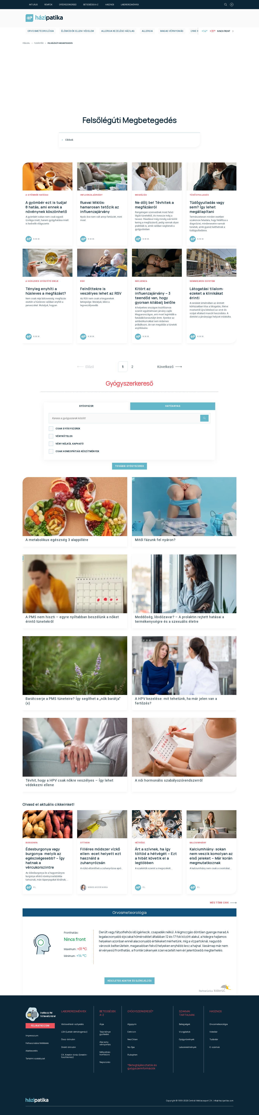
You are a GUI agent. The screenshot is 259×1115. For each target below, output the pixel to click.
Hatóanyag (172, 406)
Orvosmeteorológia (40, 31)
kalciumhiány (198, 842)
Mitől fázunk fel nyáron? (155, 540)
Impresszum (32, 1035)
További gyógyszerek (129, 466)
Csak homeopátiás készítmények (77, 451)
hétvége (140, 842)
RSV (82, 281)
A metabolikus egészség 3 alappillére (57, 540)
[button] (74, 1013)
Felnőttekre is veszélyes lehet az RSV (101, 291)
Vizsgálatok (184, 1031)
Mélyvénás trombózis (105, 1053)
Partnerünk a (206, 991)
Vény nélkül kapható (70, 443)
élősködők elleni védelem (77, 31)
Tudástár (38, 43)
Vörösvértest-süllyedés (72, 1024)
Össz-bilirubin (68, 1039)
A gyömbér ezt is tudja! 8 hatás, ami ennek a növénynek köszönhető (46, 207)
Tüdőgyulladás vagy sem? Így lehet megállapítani (207, 207)
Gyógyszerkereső (67, 4)
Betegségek (184, 1024)
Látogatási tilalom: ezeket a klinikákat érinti (207, 293)
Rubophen (132, 1054)
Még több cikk (219, 903)
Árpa (102, 1024)
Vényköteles (64, 436)
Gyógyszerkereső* (140, 1011)
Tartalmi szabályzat (35, 1058)
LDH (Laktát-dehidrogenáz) (74, 1031)
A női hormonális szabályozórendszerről (169, 780)
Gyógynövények (186, 1039)
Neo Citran (132, 1039)
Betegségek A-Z (90, 4)
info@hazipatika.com (223, 1100)
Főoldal (26, 43)
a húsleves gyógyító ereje (42, 281)
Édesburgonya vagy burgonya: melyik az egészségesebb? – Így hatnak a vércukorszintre (45, 858)
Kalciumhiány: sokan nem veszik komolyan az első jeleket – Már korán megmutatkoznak (211, 856)
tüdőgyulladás (199, 195)
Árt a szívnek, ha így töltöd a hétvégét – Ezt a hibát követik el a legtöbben (156, 856)
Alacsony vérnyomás (105, 1043)
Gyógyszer (86, 406)
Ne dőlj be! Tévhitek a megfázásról (154, 204)
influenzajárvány (91, 195)
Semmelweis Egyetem (202, 281)
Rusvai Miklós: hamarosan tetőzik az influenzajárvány (99, 207)
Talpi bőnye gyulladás (105, 1033)
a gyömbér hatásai (37, 195)
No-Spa (131, 1047)
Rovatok (48, 4)
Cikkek (68, 140)
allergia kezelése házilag (117, 31)
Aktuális (33, 4)
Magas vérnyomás (171, 31)
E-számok (215, 1047)
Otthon (84, 842)
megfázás (141, 195)
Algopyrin (132, 1024)
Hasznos (109, 4)
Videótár (213, 1031)
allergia (147, 31)
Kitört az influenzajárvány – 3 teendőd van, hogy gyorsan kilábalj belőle (155, 295)
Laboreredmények (130, 4)
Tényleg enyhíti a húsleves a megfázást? (46, 291)
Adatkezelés (32, 1050)
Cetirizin (131, 1031)
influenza (141, 281)
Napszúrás (105, 1062)
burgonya (32, 842)
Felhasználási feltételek (37, 1043)
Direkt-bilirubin (68, 1047)
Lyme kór (196, 31)
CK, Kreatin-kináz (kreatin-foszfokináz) (74, 1056)
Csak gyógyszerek (68, 428)
